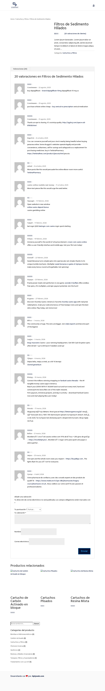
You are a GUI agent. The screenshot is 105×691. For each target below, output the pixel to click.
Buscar (36, 623)
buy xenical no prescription (62, 106)
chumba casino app (69, 301)
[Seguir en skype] (87, 684)
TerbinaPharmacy (34, 172)
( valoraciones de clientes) (75, 33)
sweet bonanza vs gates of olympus (68, 264)
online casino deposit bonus (38, 207)
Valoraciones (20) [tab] (20, 69)
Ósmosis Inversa (16, 646)
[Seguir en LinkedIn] (81, 684)
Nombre (17, 531)
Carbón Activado (16, 638)
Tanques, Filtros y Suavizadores (22, 658)
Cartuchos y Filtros (22, 19)
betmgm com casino (47, 226)
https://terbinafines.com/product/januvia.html (45, 153)
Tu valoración (20, 512)
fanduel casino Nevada (69, 380)
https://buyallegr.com (74, 458)
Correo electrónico (21, 541)
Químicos (14, 650)
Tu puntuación (20, 509)
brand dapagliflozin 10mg (51, 90)
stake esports (70, 324)
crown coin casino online (77, 242)
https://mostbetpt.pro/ (38, 439)
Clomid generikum (34, 364)
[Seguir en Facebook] (71, 684)
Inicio (12, 19)
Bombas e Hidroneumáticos (21, 634)
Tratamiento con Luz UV (19, 661)
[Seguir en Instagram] (92, 684)
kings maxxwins (33, 342)
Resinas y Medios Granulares (21, 654)
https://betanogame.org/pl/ (71, 411)
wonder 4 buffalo (71, 283)
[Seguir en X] (76, 684)
